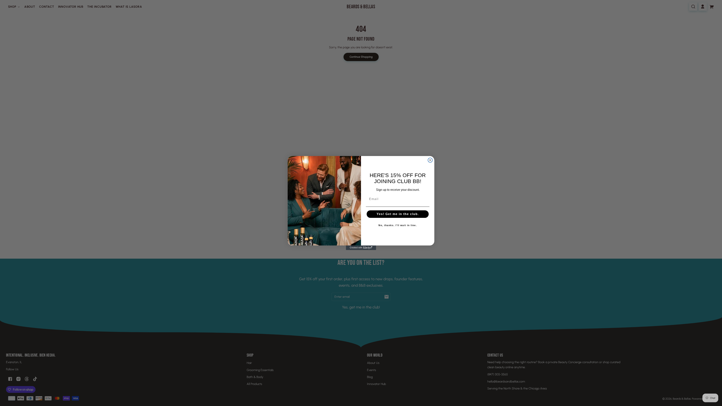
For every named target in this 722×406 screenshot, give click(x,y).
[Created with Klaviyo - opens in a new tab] (361, 247)
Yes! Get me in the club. (398, 214)
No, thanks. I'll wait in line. (397, 225)
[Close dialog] (430, 160)
